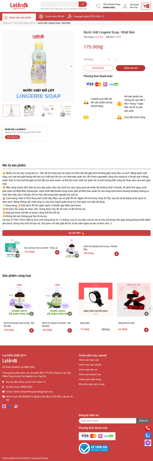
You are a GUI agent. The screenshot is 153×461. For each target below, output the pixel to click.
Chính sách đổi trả (54, 16)
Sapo (46, 458)
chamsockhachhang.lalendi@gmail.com (33, 391)
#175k (14, 219)
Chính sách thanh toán (90, 374)
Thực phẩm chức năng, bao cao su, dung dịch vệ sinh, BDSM (64, 9)
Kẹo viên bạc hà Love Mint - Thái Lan (41, 248)
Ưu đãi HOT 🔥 (76, 233)
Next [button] (71, 66)
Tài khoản (134, 4)
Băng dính (85, 323)
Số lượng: (89, 59)
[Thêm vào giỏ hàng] (57, 252)
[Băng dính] (96, 300)
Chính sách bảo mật (89, 360)
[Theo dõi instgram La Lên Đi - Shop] (16, 406)
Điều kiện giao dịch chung (91, 384)
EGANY (26, 458)
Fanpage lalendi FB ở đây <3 (88, 16)
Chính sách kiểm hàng (90, 379)
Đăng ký (143, 420)
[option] (38, 66)
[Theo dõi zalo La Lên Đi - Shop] (10, 406)
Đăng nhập (134, 7)
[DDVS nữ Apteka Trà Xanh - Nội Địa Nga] (57, 300)
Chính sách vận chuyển (90, 364)
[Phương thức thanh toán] (102, 84)
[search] (83, 4)
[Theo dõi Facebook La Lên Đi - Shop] (4, 406)
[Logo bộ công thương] (94, 448)
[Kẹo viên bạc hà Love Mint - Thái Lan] (12, 248)
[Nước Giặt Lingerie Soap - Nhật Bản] (38, 66)
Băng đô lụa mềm (126, 323)
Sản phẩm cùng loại (16, 275)
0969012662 (109, 7)
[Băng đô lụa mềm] (134, 300)
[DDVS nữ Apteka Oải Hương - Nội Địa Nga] (71, 248)
